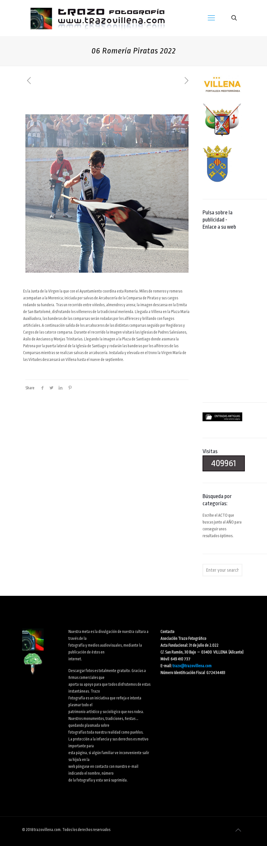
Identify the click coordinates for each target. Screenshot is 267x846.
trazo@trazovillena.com (192, 666)
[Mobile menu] (211, 17)
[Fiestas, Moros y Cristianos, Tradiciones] (97, 18)
